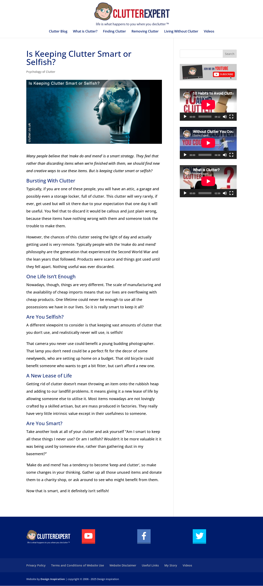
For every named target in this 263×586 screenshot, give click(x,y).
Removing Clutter (145, 32)
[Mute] (225, 117)
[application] (208, 105)
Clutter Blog (58, 32)
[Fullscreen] (231, 117)
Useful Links (150, 565)
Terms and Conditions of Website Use (77, 565)
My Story (170, 565)
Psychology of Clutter (40, 72)
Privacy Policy (36, 565)
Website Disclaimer (123, 565)
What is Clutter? (85, 32)
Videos (209, 32)
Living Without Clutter (181, 32)
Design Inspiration (52, 579)
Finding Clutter (114, 32)
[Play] (185, 117)
